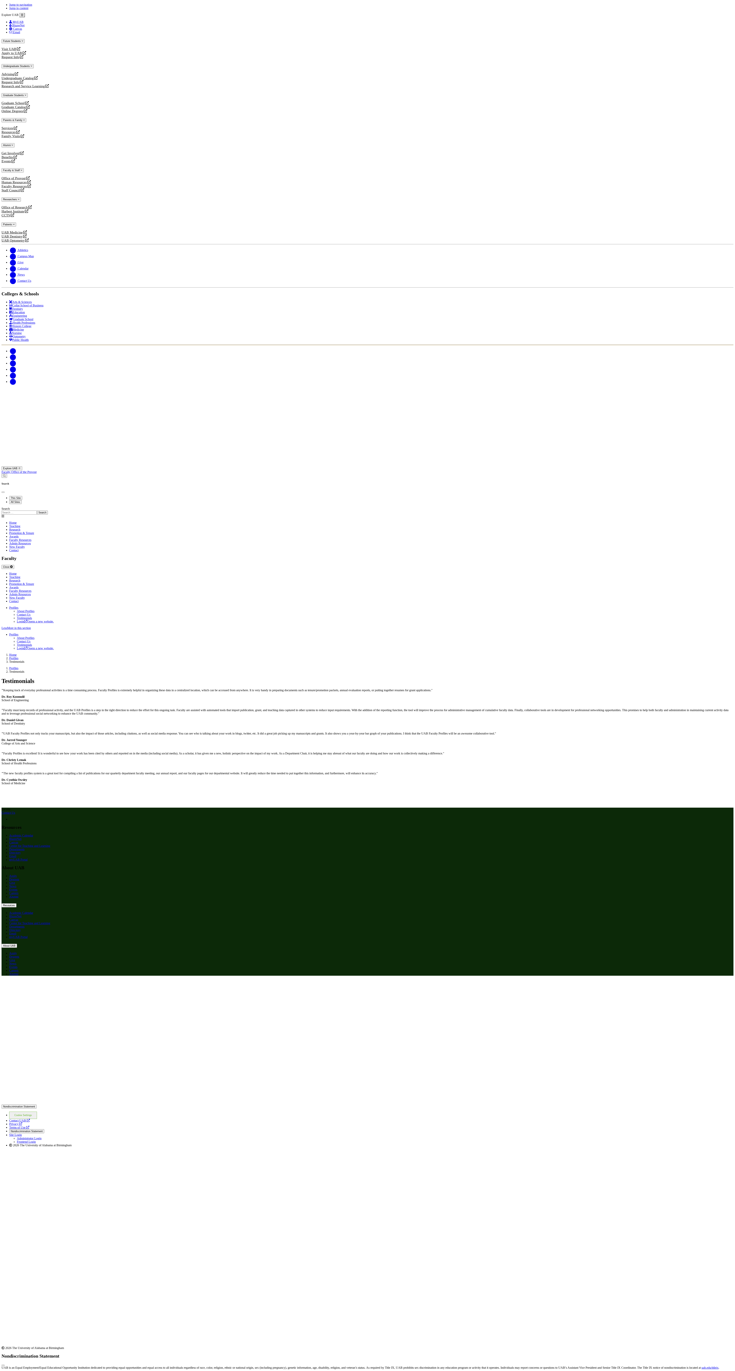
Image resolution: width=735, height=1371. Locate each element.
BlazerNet (15, 839)
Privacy (15, 1124)
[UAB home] (367, 464)
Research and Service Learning (23, 86)
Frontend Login (26, 1141)
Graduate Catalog (14, 107)
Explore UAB (10, 468)
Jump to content (18, 8)
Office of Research (15, 207)
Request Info (10, 57)
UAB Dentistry (12, 236)
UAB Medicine (12, 232)
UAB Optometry (13, 241)
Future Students (12, 41)
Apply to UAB (12, 53)
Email (12, 856)
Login (35, 621)
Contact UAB (19, 1120)
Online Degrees (12, 111)
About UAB (9, 945)
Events (7, 161)
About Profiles (25, 611)
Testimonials (24, 618)
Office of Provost (14, 178)
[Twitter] (13, 357)
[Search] (4, 476)
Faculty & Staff (12, 170)
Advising (8, 74)
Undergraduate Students (17, 66)
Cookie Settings (23, 1115)
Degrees (14, 879)
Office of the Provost (24, 472)
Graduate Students (14, 95)
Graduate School (13, 103)
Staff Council (11, 190)
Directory (15, 852)
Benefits (7, 157)
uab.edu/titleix (710, 1367)
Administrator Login (29, 1138)
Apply (13, 876)
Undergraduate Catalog (18, 78)
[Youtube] (13, 369)
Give (12, 882)
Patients (8, 224)
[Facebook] (13, 351)
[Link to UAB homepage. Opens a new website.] (35, 984)
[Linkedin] (13, 381)
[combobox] (19, 513)
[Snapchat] (13, 375)
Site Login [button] (15, 1135)
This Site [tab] (16, 498)
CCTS (7, 215)
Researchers (10, 199)
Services (7, 128)
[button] (367, 628)
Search (6, 508)
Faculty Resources (14, 186)
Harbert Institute (13, 211)
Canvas (13, 842)
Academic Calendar (21, 835)
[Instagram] (13, 363)
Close (6, 566)
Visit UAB (9, 49)
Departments (16, 849)
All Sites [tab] (15, 502)
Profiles (13, 607)
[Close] (22, 15)
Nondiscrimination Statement (19, 1106)
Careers (13, 893)
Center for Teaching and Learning (29, 845)
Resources (9, 132)
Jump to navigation (20, 4)
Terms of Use (19, 1127)
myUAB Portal (18, 859)
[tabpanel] (367, 511)
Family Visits (11, 136)
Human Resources (14, 182)
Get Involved (11, 153)
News (12, 886)
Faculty (6, 472)
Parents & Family (13, 120)
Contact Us (23, 614)
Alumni (7, 145)
